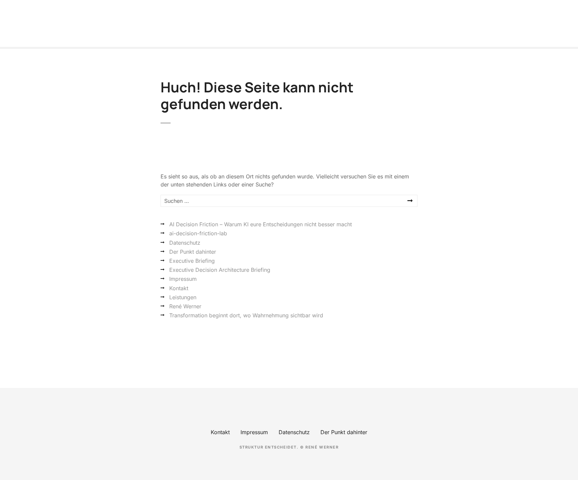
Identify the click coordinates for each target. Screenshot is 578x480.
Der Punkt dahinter (192, 251)
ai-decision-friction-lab (198, 233)
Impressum (183, 278)
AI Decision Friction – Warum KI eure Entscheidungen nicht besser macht (260, 224)
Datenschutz (184, 242)
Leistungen (182, 297)
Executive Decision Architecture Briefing (219, 269)
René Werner (185, 306)
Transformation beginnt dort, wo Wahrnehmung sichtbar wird (246, 315)
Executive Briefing (192, 260)
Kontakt (178, 288)
